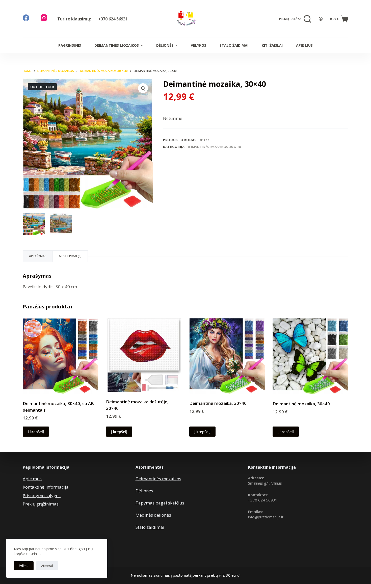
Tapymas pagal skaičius (160, 503)
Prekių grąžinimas (41, 504)
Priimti (24, 565)
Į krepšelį (36, 431)
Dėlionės (164, 45)
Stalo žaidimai (234, 45)
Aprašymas (37, 256)
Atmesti (47, 565)
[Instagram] (44, 17)
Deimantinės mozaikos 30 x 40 (214, 146)
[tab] (38, 256)
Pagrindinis (69, 45)
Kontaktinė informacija (46, 487)
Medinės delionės (153, 515)
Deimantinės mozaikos (116, 45)
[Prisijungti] (321, 19)
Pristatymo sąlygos (42, 495)
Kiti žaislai (272, 45)
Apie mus (304, 45)
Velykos (198, 45)
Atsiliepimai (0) (70, 256)
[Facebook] (26, 17)
